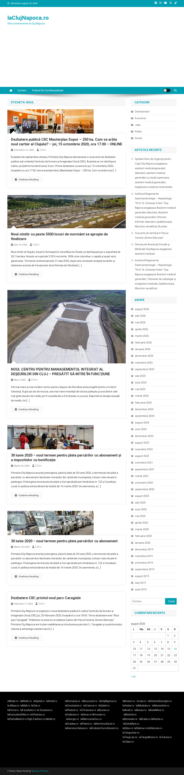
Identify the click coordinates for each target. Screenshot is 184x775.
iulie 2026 (140, 315)
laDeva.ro (86, 714)
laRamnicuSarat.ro (104, 723)
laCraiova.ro (90, 705)
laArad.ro (128, 710)
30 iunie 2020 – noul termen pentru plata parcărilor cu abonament (64, 541)
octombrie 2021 (144, 462)
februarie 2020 (143, 536)
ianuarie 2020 (142, 542)
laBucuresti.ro (89, 701)
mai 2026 (140, 322)
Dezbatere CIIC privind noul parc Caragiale (46, 598)
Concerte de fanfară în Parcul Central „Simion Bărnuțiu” (151, 235)
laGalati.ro (104, 705)
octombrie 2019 (144, 562)
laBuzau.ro (103, 710)
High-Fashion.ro (36, 719)
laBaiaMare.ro (156, 710)
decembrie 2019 (144, 549)
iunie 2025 (141, 382)
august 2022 (142, 456)
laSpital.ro (39, 701)
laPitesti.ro (86, 723)
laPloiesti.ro (71, 710)
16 (175, 648)
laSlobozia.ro (154, 728)
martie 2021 (142, 476)
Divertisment (142, 111)
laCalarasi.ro (72, 714)
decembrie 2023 (144, 436)
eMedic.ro (13, 701)
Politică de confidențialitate (47, 90)
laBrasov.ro (129, 701)
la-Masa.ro (13, 705)
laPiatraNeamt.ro (17, 719)
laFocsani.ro (98, 714)
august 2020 (142, 496)
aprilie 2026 (141, 329)
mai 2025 (140, 389)
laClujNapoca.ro (28, 17)
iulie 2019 (140, 582)
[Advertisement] (92, 60)
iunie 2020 (141, 509)
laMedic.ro (26, 701)
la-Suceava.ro (44, 710)
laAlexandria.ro (160, 705)
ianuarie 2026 (142, 349)
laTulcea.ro (165, 737)
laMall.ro (25, 705)
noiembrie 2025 (144, 362)
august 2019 (142, 576)
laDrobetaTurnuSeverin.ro (104, 728)
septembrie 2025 (144, 369)
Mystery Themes (40, 771)
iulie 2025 (140, 375)
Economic (140, 118)
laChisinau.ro (37, 714)
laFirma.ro (13, 710)
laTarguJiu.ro (131, 737)
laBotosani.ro (130, 719)
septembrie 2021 (144, 469)
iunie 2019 (141, 589)
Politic (138, 131)
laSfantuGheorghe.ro (160, 701)
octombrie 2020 (144, 482)
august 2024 (142, 422)
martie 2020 (142, 529)
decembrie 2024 (144, 409)
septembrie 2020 (144, 489)
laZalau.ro (128, 741)
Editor (43, 149)
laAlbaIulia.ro (143, 705)
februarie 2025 (143, 402)
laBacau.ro (141, 710)
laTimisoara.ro (88, 710)
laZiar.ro (35, 705)
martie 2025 (142, 395)
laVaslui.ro (129, 705)
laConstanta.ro (73, 705)
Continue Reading (29, 179)
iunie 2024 (141, 429)
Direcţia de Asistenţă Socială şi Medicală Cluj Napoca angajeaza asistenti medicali (153, 249)
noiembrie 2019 (144, 556)
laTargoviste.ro (131, 732)
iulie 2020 (140, 502)
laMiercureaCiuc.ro (91, 719)
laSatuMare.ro (131, 723)
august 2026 (142, 309)
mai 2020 (140, 516)
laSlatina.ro (140, 728)
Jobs (138, 124)
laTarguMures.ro (148, 737)
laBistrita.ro (130, 714)
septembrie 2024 (144, 416)
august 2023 (142, 442)
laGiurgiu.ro (73, 719)
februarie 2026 (143, 342)
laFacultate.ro (28, 710)
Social (138, 138)
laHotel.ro (51, 701)
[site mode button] (167, 90)
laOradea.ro (71, 723)
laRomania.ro (72, 701)
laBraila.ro (144, 719)
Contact (21, 90)
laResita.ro (157, 719)
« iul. (133, 676)
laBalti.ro (50, 719)
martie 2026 (142, 335)
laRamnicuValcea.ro (76, 728)
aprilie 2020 (141, 522)
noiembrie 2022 (144, 449)
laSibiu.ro (128, 728)
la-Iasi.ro (141, 701)
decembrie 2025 (144, 355)
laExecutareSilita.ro (18, 714)
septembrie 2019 (144, 569)
